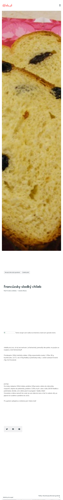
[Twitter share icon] (7, 429)
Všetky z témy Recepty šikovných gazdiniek (49, 495)
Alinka (15, 290)
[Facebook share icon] (13, 429)
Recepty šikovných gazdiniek (12, 272)
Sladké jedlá (26, 272)
